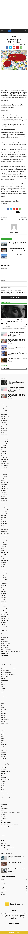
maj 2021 (3, 519)
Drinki (2, 690)
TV (1, 806)
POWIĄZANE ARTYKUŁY (6, 239)
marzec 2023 (4, 477)
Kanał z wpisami (5, 845)
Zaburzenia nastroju (6, 822)
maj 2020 (3, 543)
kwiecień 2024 (4, 451)
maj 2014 (3, 566)
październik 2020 (5, 533)
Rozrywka (3, 787)
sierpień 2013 (4, 568)
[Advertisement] (14, 14)
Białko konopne (4, 637)
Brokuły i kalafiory (5, 647)
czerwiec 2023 (4, 471)
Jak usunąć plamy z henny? (14, 862)
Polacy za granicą (5, 758)
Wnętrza (3, 816)
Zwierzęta (3, 835)
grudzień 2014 (4, 560)
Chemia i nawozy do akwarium (8, 674)
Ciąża (2, 682)
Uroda (2, 810)
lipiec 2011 (3, 601)
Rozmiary (3, 785)
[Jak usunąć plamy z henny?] (4, 864)
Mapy (2, 736)
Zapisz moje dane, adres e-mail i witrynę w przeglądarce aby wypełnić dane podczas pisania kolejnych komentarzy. (13, 292)
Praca (2, 762)
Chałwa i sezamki (5, 670)
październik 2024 (5, 440)
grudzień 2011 (4, 591)
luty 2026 (3, 409)
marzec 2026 (4, 407)
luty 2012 (3, 587)
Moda (2, 742)
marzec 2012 (4, 585)
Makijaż (2, 734)
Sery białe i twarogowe (6, 797)
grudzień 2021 (4, 506)
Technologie (4, 804)
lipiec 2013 (3, 570)
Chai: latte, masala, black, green (8, 668)
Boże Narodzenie (5, 645)
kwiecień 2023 (4, 475)
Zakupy (2, 830)
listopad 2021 (4, 508)
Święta (2, 802)
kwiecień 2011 (4, 607)
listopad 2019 (4, 554)
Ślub (2, 799)
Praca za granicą (5, 764)
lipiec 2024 (3, 445)
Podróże (3, 756)
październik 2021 (5, 510)
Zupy (2, 834)
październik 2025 (5, 416)
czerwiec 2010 (4, 626)
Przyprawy (3, 775)
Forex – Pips (3, 219)
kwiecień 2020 (4, 544)
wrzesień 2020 (4, 535)
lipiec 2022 (3, 492)
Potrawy (3, 760)
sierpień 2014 (4, 564)
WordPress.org (4, 849)
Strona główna (3, 34)
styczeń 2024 (4, 457)
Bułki (2, 661)
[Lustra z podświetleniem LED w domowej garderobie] (4, 360)
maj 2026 (3, 405)
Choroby (3, 678)
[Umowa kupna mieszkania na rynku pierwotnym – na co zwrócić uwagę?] (4, 250)
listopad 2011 (4, 593)
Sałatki (2, 789)
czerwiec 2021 (4, 517)
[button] (26, 31)
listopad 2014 (4, 562)
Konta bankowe (4, 723)
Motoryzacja (4, 744)
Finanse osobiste (5, 698)
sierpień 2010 (4, 622)
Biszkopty (3, 639)
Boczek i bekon (4, 641)
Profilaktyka (4, 767)
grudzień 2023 (4, 459)
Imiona (2, 711)
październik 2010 (5, 618)
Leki (2, 729)
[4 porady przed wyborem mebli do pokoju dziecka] (4, 870)
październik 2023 (5, 463)
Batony (2, 635)
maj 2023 (3, 473)
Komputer (3, 721)
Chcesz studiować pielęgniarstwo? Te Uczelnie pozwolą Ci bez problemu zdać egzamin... (17, 353)
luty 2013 (3, 576)
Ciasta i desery (4, 680)
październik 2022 (5, 486)
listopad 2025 (4, 414)
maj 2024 (3, 449)
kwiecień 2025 (4, 428)
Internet (3, 715)
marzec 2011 (4, 609)
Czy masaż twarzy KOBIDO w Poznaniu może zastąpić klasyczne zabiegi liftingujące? (14, 321)
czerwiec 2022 (4, 494)
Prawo (2, 766)
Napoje (2, 746)
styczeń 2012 (4, 589)
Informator (3, 713)
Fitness (2, 701)
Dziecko (2, 692)
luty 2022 (3, 502)
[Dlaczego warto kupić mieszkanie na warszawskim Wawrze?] (4, 244)
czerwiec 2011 (4, 603)
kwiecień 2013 (4, 572)
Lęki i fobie (3, 731)
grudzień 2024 (4, 436)
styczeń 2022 (4, 504)
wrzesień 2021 (4, 511)
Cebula (2, 667)
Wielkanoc (3, 814)
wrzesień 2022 (4, 488)
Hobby (2, 707)
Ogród (2, 748)
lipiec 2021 (3, 515)
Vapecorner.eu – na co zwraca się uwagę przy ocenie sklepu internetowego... (16, 334)
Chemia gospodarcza (6, 672)
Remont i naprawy (5, 779)
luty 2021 (3, 525)
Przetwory (3, 773)
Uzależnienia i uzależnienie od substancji (11, 812)
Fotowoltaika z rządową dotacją (16, 254)
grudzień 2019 (4, 552)
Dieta (2, 686)
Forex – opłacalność (23, 219)
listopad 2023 (4, 461)
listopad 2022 (4, 484)
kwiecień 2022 (4, 498)
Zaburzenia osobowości (6, 828)
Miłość (2, 738)
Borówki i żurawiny (5, 643)
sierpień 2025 (4, 420)
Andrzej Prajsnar (8, 44)
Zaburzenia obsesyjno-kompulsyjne (9, 824)
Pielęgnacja (3, 754)
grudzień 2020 (4, 529)
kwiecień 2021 (4, 521)
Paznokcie (3, 752)
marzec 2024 (4, 453)
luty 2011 (3, 611)
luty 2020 (3, 548)
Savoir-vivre (3, 791)
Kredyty (2, 727)
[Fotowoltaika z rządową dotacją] (4, 256)
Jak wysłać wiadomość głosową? (16, 856)
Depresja (3, 684)
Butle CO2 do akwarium (6, 665)
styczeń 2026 (4, 410)
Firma (2, 700)
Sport (2, 800)
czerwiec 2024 (4, 447)
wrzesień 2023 (4, 465)
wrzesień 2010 (4, 620)
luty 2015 (3, 556)
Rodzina (3, 781)
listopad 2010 (4, 616)
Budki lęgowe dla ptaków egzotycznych (10, 651)
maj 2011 (3, 605)
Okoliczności (4, 750)
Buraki (2, 663)
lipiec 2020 (3, 539)
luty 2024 (3, 455)
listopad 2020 (4, 531)
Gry (1, 705)
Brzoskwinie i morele (6, 649)
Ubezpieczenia (4, 808)
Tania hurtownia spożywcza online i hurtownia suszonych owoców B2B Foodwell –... (16, 340)
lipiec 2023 (3, 469)
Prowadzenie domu (5, 771)
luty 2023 (3, 478)
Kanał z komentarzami (7, 847)
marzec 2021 (4, 523)
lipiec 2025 (3, 422)
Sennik (2, 795)
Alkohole (3, 633)
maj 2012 (3, 581)
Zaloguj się (3, 843)
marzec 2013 (4, 574)
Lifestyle (3, 733)
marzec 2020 (4, 546)
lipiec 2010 (3, 624)
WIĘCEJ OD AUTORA (17, 239)
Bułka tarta (3, 659)
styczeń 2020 (4, 550)
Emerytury (3, 696)
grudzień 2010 (4, 614)
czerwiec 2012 (4, 579)
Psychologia (4, 777)
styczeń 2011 (4, 612)
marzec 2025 (4, 430)
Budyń (2, 657)
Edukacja (3, 694)
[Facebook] (14, 927)
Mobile (2, 740)
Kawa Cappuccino (5, 719)
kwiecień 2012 (4, 583)
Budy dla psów (4, 655)
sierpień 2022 (4, 490)
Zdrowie (3, 832)
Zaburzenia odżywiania (6, 826)
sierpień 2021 (4, 513)
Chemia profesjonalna (6, 676)
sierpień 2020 (4, 537)
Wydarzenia (3, 818)
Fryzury (2, 703)
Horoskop (3, 709)
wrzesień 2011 (4, 597)
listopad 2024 (4, 438)
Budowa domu (4, 653)
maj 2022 (3, 496)
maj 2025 (3, 426)
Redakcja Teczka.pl (5, 324)
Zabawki (3, 820)
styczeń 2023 (4, 480)
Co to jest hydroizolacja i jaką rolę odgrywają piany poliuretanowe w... (16, 346)
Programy (3, 769)
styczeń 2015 (4, 558)
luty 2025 (3, 432)
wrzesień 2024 (4, 442)
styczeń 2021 (4, 527)
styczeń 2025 (4, 434)
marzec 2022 (4, 500)
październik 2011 (5, 595)
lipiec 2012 (3, 577)
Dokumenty (3, 688)
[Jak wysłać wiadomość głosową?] (4, 858)
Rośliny (2, 783)
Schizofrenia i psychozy (6, 793)
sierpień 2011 (4, 599)
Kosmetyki (3, 725)
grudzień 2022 (4, 482)
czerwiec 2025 (4, 424)
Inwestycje (13, 36)
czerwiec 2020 (4, 541)
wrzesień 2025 (4, 418)
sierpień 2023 (4, 467)
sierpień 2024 (4, 444)
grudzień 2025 (4, 412)
